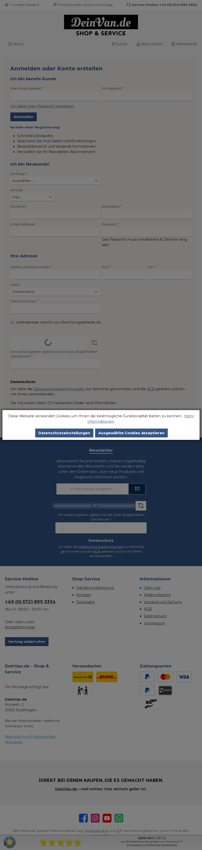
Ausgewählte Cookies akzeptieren (131, 433)
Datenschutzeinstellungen (64, 433)
